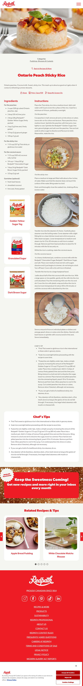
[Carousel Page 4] (44, 564)
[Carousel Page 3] (41, 564)
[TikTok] (50, 601)
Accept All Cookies (68, 673)
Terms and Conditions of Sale (41, 645)
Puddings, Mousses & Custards (41, 61)
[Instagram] (25, 601)
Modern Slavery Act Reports (41, 658)
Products (41, 611)
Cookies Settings (68, 682)
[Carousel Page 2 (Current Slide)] (38, 564)
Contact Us (41, 628)
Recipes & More (41, 606)
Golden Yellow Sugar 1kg (17, 222)
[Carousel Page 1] (36, 564)
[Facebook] (33, 601)
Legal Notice (41, 650)
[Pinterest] (41, 601)
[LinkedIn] (58, 601)
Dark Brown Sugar (17, 292)
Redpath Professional (41, 619)
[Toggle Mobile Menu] (78, 4)
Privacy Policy (41, 654)
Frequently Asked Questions (41, 637)
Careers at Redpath (41, 641)
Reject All (68, 677)
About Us (41, 624)
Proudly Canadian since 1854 (41, 590)
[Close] (76, 665)
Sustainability (41, 615)
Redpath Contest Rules (41, 632)
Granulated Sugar (17, 258)
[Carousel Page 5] (47, 564)
